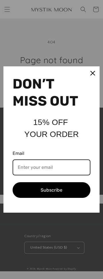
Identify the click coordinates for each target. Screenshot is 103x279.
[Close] (93, 73)
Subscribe (51, 190)
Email (18, 153)
